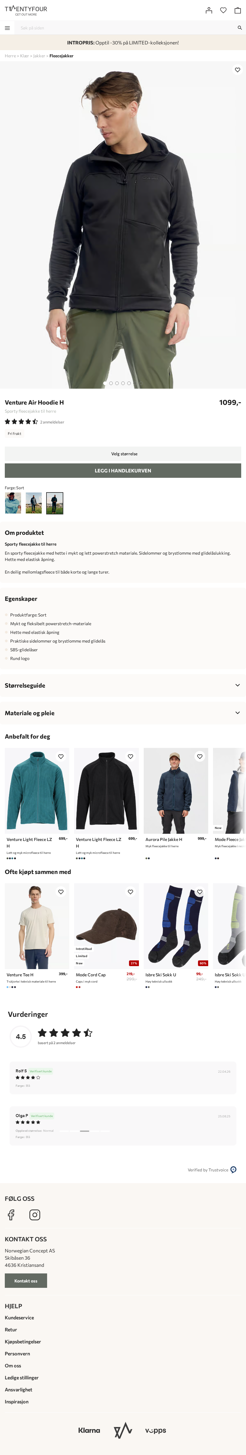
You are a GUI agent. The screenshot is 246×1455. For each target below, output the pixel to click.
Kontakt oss (26, 1280)
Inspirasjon (16, 1401)
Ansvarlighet (18, 1389)
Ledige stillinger (22, 1377)
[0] (223, 10)
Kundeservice (19, 1317)
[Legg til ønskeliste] (237, 69)
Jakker (39, 55)
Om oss (13, 1365)
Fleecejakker (62, 55)
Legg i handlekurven (123, 470)
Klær (24, 55)
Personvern (17, 1353)
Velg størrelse (124, 453)
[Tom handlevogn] (237, 10)
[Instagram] (35, 1215)
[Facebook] (11, 1215)
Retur (11, 1329)
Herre (10, 55)
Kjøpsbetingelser (23, 1341)
